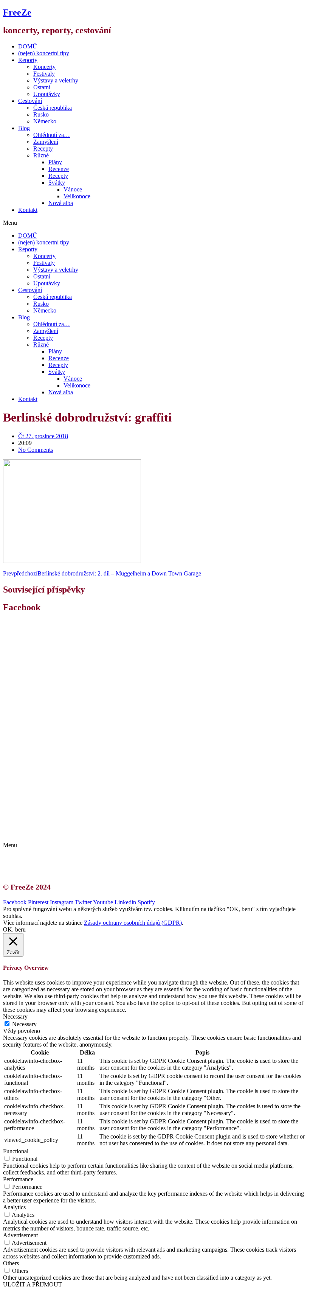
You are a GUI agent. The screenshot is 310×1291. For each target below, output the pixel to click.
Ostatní (41, 87)
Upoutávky (46, 94)
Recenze (58, 169)
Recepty (43, 148)
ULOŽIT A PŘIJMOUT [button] (32, 1284)
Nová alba (60, 203)
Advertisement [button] (20, 1235)
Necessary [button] (15, 1016)
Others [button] (11, 1263)
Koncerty (44, 67)
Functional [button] (15, 1151)
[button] (155, 222)
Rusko (41, 114)
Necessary (24, 1024)
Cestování (30, 101)
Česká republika (52, 107)
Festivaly (44, 73)
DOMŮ (27, 46)
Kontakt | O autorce (49, 818)
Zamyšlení (45, 141)
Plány (55, 162)
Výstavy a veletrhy (55, 80)
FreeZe (17, 12)
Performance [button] (18, 1179)
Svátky (56, 182)
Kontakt (27, 210)
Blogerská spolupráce (51, 825)
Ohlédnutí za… (51, 135)
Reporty (27, 60)
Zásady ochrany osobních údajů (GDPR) (75, 832)
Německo (44, 121)
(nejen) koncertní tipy (43, 53)
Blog (24, 128)
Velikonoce (77, 196)
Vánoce (73, 189)
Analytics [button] (14, 1207)
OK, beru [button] (14, 929)
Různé (41, 155)
